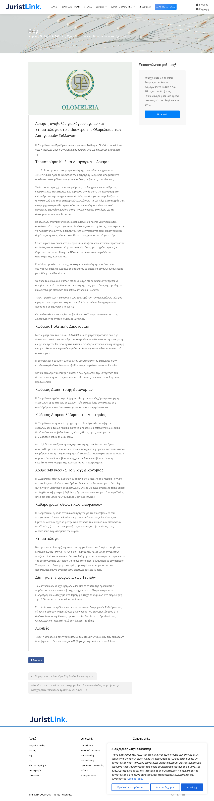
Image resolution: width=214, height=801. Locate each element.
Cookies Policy (135, 778)
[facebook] (178, 794)
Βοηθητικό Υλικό (88, 775)
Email (163, 114)
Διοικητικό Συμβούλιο (90, 750)
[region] (157, 768)
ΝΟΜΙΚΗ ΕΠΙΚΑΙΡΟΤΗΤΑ (121, 7)
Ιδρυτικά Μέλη (87, 755)
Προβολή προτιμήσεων (130, 787)
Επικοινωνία (33, 775)
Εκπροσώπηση (87, 760)
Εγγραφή (204, 9)
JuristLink (100, 7)
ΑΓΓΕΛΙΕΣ (88, 7)
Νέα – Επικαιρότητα (37, 765)
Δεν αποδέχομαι (165, 787)
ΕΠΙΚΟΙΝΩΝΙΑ (144, 7)
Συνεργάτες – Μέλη (36, 745)
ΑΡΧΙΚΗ (54, 7)
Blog (30, 755)
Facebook (37, 660)
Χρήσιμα (84, 770)
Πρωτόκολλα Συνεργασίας (92, 765)
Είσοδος (203, 4)
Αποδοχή (192, 787)
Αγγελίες (32, 750)
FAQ (30, 760)
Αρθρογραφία (34, 770)
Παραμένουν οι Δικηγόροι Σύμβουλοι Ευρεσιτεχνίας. (64, 676)
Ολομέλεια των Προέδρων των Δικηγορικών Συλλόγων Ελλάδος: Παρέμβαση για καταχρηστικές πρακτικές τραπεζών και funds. (75, 687)
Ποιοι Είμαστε (87, 745)
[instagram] (172, 794)
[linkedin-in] (183, 794)
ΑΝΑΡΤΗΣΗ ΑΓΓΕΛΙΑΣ (165, 7)
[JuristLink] (23, 7)
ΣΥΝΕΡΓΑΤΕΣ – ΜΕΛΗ (71, 7)
